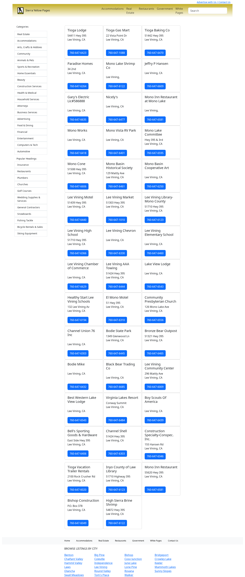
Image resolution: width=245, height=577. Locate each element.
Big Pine (99, 555)
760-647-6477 (116, 119)
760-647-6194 (78, 320)
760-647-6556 (155, 320)
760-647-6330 (116, 253)
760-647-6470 (155, 53)
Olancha (69, 571)
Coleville (99, 559)
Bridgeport (161, 555)
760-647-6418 (78, 153)
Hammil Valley (73, 563)
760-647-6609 (155, 86)
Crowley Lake (163, 559)
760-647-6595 (155, 153)
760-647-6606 (78, 186)
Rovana (129, 571)
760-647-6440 (78, 220)
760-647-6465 (155, 353)
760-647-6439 (155, 420)
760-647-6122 (116, 86)
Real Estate (130, 11)
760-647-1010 (116, 220)
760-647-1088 (116, 53)
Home (67, 540)
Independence (103, 563)
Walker (128, 575)
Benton (69, 555)
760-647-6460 (155, 253)
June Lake (130, 563)
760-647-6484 (116, 420)
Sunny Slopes (163, 571)
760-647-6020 (78, 489)
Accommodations (113, 9)
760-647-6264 (78, 86)
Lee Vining (100, 567)
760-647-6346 (155, 456)
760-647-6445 (116, 353)
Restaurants (146, 9)
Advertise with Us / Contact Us (213, 2)
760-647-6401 (116, 153)
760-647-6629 (78, 286)
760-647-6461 (116, 186)
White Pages (179, 11)
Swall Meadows (74, 575)
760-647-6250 (155, 186)
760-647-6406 (78, 453)
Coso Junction (133, 559)
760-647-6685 (116, 387)
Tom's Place (101, 575)
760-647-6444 (116, 286)
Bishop (128, 555)
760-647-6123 (155, 220)
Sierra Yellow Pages (37, 10)
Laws (67, 567)
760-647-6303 (78, 353)
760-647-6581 (155, 119)
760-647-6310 (116, 320)
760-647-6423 (78, 53)
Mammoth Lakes (165, 567)
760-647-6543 (155, 286)
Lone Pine (130, 567)
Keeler (159, 563)
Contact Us (173, 540)
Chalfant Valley (73, 559)
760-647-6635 (78, 119)
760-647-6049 (78, 523)
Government (165, 9)
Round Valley (102, 571)
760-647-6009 (155, 387)
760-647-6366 (78, 253)
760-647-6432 (78, 387)
